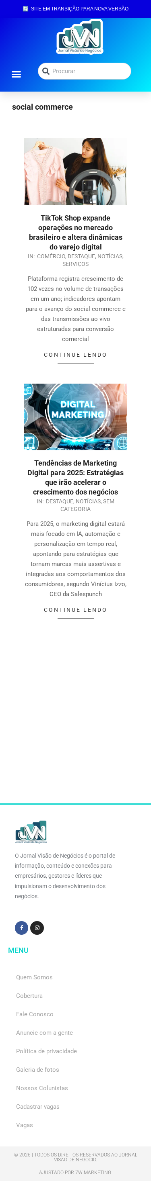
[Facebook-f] (22, 928)
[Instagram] (37, 928)
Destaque (81, 256)
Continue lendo (76, 354)
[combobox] (85, 71)
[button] (16, 74)
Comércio (51, 256)
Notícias (109, 256)
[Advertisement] (75, 728)
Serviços (75, 264)
